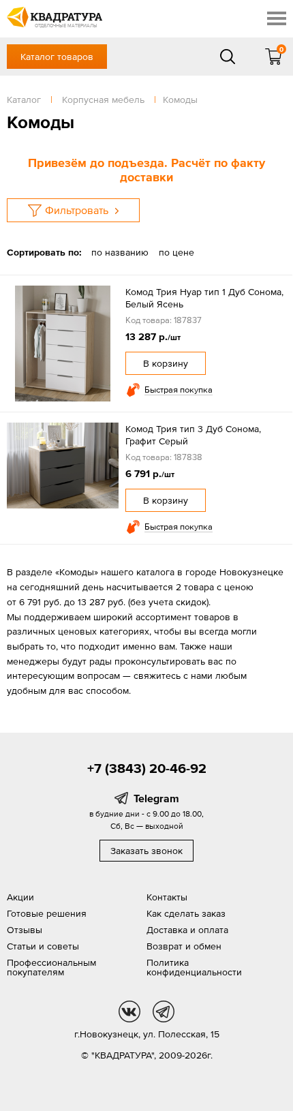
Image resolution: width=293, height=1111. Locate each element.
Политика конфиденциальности (194, 967)
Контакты (166, 897)
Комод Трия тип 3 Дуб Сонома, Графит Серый (193, 434)
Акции (20, 897)
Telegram (156, 798)
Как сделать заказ (186, 913)
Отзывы (24, 929)
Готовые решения (47, 913)
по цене (176, 252)
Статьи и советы (43, 946)
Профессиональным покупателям (51, 967)
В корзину (165, 363)
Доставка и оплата (187, 929)
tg (163, 1011)
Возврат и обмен (183, 946)
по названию (120, 252)
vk (129, 1011)
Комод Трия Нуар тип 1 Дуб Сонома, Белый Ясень (204, 297)
